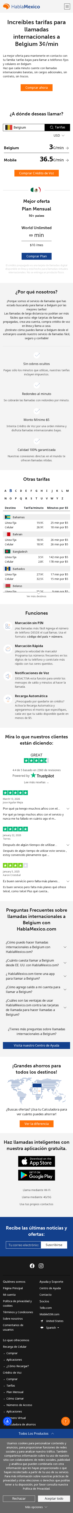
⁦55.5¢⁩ (40, 591)
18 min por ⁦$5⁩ (59, 527)
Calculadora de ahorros (21, 1424)
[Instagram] (41, 1265)
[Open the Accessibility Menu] (7, 1421)
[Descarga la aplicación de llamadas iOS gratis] (36, 1161)
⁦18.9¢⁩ (40, 540)
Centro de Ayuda (50, 1288)
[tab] (5, 490)
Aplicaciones (14, 1359)
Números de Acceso (19, 1405)
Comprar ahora (37, 87)
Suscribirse (54, 1245)
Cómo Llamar (15, 1398)
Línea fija (10, 523)
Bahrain (17, 534)
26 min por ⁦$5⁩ (59, 540)
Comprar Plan (36, 256)
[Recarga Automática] (8, 699)
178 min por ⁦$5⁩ (58, 561)
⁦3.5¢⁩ (41, 557)
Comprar (12, 1353)
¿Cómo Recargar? (17, 1366)
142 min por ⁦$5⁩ (58, 557)
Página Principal (13, 1288)
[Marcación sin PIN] (8, 626)
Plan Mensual (14, 1392)
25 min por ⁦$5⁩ (59, 523)
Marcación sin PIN (29, 623)
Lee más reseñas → (36, 782)
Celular (9, 527)
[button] (67, 6)
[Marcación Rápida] (8, 649)
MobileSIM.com (49, 1314)
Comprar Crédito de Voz (36, 173)
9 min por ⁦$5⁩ (60, 591)
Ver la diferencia (37, 1124)
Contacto (46, 1294)
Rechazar (19, 1498)
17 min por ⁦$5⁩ (59, 574)
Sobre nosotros (13, 1318)
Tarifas (10, 1385)
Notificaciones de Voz (32, 673)
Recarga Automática (31, 696)
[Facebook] (33, 1265)
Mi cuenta (9, 1294)
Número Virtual (16, 1418)
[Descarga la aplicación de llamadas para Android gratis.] (36, 1175)
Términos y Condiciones (18, 1312)
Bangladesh (20, 551)
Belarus (17, 586)
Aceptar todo (54, 1498)
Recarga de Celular (14, 1346)
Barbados (19, 569)
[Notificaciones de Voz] (8, 676)
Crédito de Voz (12, 1372)
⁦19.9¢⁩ (40, 523)
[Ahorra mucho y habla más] (36, 1090)
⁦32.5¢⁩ (40, 579)
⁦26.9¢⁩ (40, 527)
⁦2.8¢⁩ (41, 561)
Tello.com (46, 1308)
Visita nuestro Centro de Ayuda (36, 1045)
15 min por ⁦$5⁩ (59, 579)
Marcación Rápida (29, 646)
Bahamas (19, 517)
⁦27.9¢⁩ (40, 574)
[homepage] (33, 6)
